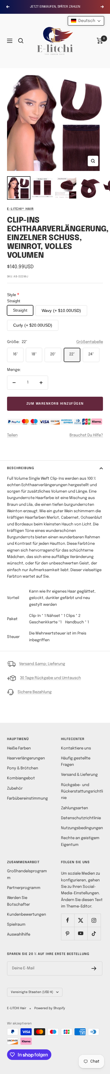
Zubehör (15, 788)
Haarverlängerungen (26, 758)
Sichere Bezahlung (35, 692)
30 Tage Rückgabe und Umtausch (50, 678)
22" (72, 354)
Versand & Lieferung (79, 775)
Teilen (12, 435)
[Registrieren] (94, 968)
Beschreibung (20, 468)
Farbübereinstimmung (27, 798)
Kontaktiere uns (76, 748)
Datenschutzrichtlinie (81, 818)
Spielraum (16, 925)
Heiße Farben (19, 748)
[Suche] (20, 40)
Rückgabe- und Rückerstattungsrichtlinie (82, 791)
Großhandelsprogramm (27, 874)
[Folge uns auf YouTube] (80, 933)
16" (15, 354)
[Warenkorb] (100, 41)
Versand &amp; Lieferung (42, 664)
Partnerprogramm (23, 888)
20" (53, 354)
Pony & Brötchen (22, 768)
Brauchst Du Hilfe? (86, 435)
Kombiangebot (21, 778)
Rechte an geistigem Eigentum (80, 841)
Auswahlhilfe (18, 934)
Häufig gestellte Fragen (75, 761)
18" (34, 354)
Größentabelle (89, 342)
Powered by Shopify (49, 1008)
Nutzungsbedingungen (82, 828)
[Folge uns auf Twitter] (80, 920)
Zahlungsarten (74, 808)
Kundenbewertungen (26, 915)
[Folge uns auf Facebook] (67, 920)
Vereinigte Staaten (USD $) (32, 992)
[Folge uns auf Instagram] (94, 920)
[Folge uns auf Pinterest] (67, 933)
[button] (86, 20)
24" (91, 354)
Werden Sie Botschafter (18, 901)
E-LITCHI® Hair (20, 209)
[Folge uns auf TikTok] (94, 933)
